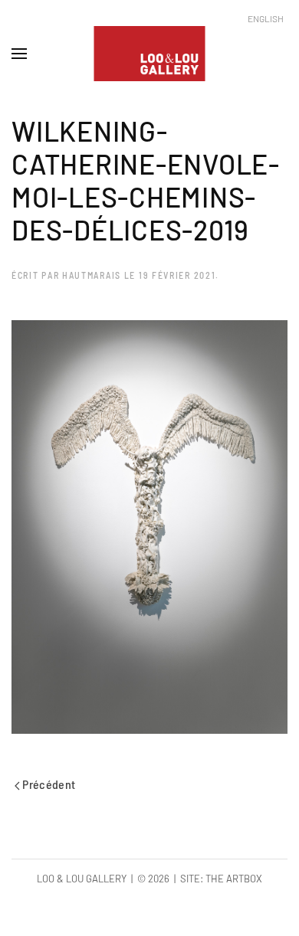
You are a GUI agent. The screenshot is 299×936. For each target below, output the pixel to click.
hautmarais (91, 275)
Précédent (48, 784)
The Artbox (233, 878)
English (266, 18)
